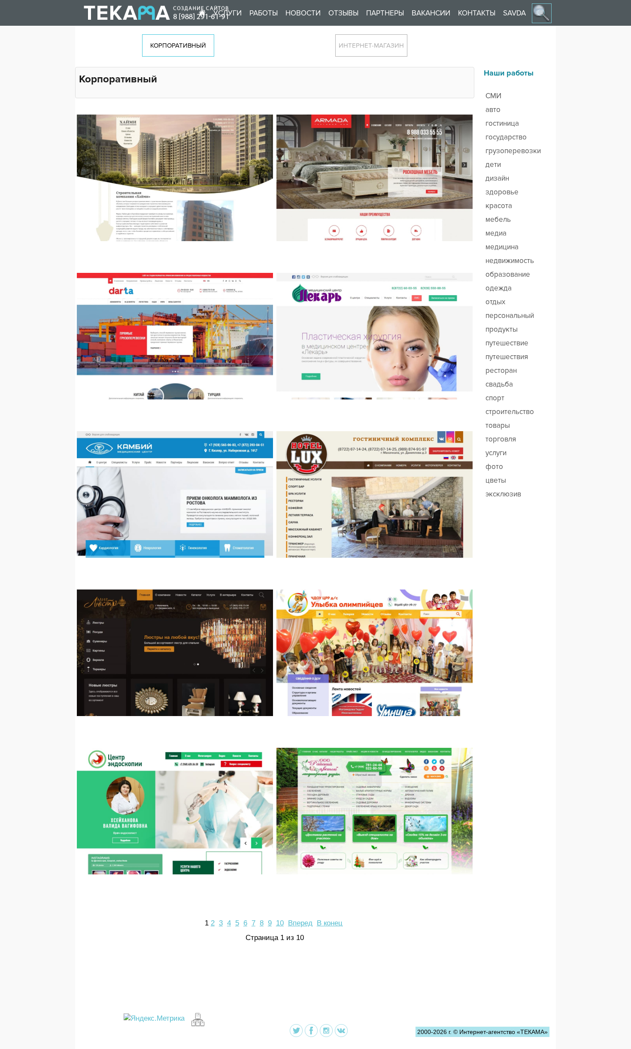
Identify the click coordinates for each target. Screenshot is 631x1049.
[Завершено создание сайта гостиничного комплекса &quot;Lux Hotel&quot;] (374, 525)
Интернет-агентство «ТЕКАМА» (503, 1031)
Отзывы (343, 13)
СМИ (493, 95)
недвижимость (509, 260)
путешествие (506, 343)
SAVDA (514, 13)
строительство (509, 411)
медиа (496, 233)
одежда (498, 288)
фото (494, 466)
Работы (263, 13)
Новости (303, 13)
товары (497, 425)
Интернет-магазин (371, 45)
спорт (494, 397)
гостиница (502, 123)
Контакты (476, 13)
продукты (501, 329)
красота (498, 205)
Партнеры (385, 13)
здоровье (502, 191)
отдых (495, 301)
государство (506, 137)
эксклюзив (503, 494)
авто (493, 109)
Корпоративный (178, 45)
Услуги (227, 13)
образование (507, 274)
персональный (509, 315)
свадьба (499, 384)
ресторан (501, 370)
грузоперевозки (513, 150)
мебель (498, 219)
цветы (495, 480)
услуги (496, 452)
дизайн (497, 178)
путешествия (506, 356)
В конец (330, 923)
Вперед (300, 923)
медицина (502, 246)
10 (280, 923)
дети (493, 164)
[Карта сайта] (197, 1019)
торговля (500, 439)
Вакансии (431, 13)
